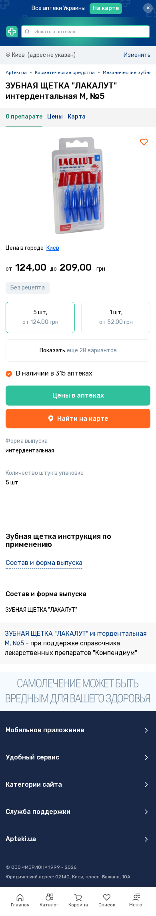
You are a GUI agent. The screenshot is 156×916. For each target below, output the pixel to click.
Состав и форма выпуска (44, 562)
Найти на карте (82, 418)
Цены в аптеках (78, 395)
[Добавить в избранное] (144, 141)
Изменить (137, 55)
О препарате (24, 116)
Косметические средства (65, 72)
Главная (20, 905)
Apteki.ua (16, 72)
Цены (55, 116)
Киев (52, 248)
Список (106, 905)
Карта (77, 116)
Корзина (78, 905)
